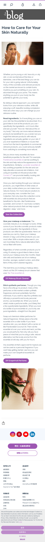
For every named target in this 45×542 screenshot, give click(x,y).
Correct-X (7, 175)
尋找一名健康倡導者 (22, 446)
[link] (34, 5)
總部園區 (6, 469)
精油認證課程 (26, 472)
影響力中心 (7, 478)
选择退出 (22, 532)
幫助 (23, 497)
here (20, 522)
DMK (5, 508)
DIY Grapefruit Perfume (16, 361)
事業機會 (6, 472)
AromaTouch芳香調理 (29, 484)
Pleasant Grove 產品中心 (30, 503)
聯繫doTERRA (22, 453)
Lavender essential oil (31, 165)
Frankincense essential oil (13, 160)
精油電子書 (26, 475)
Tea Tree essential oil (16, 273)
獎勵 (4, 481)
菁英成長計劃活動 (9, 500)
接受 (22, 528)
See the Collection (14, 214)
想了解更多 (22, 536)
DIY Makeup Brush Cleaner (17, 278)
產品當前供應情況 (28, 506)
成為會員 (6, 497)
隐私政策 (22, 539)
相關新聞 (6, 475)
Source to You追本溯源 (11, 487)
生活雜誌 (25, 478)
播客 (23, 481)
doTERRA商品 (8, 484)
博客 (23, 469)
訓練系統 (6, 503)
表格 (4, 506)
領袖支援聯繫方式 (28, 500)
